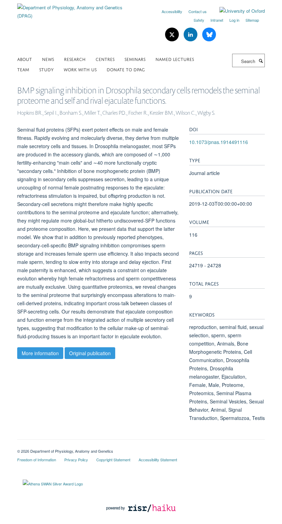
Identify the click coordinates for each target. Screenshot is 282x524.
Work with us (80, 69)
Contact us (197, 11)
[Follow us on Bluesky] (209, 34)
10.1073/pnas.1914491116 (218, 141)
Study (46, 69)
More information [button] (40, 353)
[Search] (260, 60)
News (48, 58)
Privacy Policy (76, 459)
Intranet (216, 20)
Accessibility (172, 11)
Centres (105, 58)
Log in (234, 20)
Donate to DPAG (126, 69)
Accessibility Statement (158, 459)
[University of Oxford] (237, 11)
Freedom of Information (36, 459)
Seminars (134, 58)
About (24, 58)
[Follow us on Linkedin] (191, 34)
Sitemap (252, 20)
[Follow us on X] (172, 34)
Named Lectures (174, 58)
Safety (199, 20)
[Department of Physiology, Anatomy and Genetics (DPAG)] (76, 9)
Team (23, 69)
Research (75, 58)
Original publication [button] (90, 353)
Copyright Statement (113, 459)
